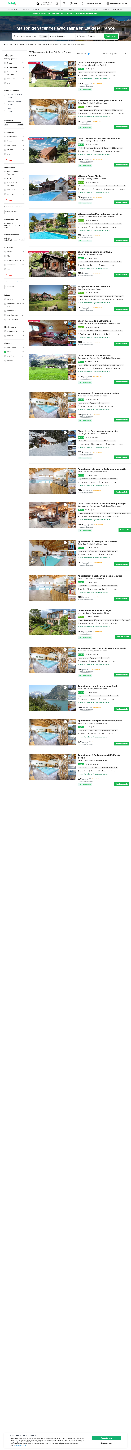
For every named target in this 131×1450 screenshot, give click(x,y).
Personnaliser (106, 1443)
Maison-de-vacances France (18, 44)
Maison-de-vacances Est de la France (41, 44)
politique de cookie (20, 1445)
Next (63, 74)
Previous (33, 74)
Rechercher (111, 36)
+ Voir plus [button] (8, 160)
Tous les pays (117, 9)
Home (6, 44)
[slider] (5, 123)
